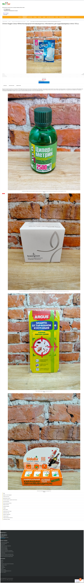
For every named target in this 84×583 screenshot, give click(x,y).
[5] (45, 78)
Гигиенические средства (4, 542)
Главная (1, 560)
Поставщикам (2, 567)
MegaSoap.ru (3, 532)
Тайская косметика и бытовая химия (6, 556)
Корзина (4, 13)
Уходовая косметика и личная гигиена (6, 551)
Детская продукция (3, 543)
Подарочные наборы (4, 549)
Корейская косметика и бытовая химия (7, 555)
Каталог (1, 562)
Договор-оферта (3, 572)
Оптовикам (2, 566)
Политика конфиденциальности (5, 570)
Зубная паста (2, 544)
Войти (4, 12)
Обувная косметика (3, 547)
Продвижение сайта (3, 579)
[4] (44, 78)
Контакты (2, 568)
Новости (1, 561)
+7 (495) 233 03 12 (3, 534)
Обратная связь (3, 569)
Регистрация (6, 12)
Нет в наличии (41, 82)
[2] (43, 78)
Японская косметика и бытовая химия (6, 554)
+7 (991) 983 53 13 (3, 535)
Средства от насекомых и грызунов (6, 550)
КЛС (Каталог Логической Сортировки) (7, 563)
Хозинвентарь (2, 552)
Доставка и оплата (3, 564)
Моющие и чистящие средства (5, 545)
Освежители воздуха (3, 548)
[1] (42, 78)
